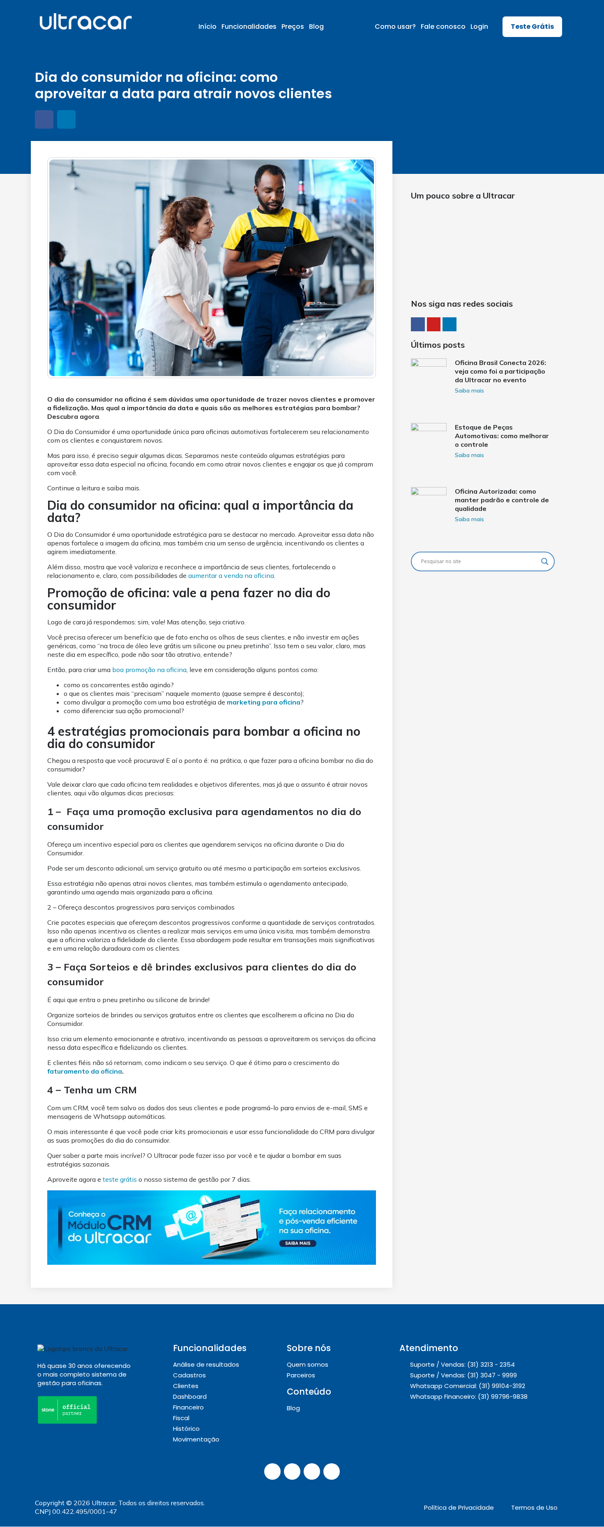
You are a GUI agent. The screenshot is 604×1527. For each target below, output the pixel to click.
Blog (316, 26)
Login (479, 26)
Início (207, 26)
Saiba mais (469, 390)
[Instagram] (272, 1471)
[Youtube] (331, 1471)
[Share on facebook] (44, 119)
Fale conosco (443, 26)
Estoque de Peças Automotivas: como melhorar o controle (502, 435)
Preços (292, 26)
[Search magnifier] (545, 561)
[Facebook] (312, 1471)
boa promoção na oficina (149, 669)
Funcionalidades (249, 26)
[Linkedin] (292, 1471)
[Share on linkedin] (66, 119)
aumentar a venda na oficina (231, 575)
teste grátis (120, 1179)
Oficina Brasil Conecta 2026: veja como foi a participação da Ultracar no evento (500, 371)
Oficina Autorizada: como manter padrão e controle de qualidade (502, 500)
